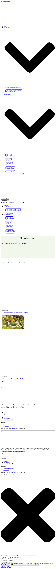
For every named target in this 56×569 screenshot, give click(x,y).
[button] (29, 57)
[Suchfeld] (23, 174)
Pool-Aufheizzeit (10, 157)
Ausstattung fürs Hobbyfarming (13, 90)
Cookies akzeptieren (5, 564)
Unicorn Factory (15, 428)
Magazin (6, 417)
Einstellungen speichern (33, 564)
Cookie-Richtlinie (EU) (9, 420)
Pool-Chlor (9, 155)
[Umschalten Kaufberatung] (10, 206)
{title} (2, 566)
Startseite (6, 26)
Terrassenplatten (10, 171)
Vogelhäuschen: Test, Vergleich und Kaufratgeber (15, 378)
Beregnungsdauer (10, 166)
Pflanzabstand (9, 167)
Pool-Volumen (9, 154)
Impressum (6, 426)
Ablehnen (13, 564)
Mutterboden (9, 160)
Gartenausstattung (10, 91)
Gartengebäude (9, 92)
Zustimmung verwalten (6, 567)
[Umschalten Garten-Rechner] (11, 214)
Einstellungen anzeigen (21, 564)
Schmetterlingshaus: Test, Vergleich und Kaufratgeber (16, 312)
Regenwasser (9, 164)
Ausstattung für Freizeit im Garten (14, 89)
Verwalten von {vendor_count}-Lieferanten (29, 563)
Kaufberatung (9, 243)
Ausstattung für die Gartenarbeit (13, 87)
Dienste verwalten (14, 563)
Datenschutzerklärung (9, 424)
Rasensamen (9, 159)
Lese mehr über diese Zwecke (46, 563)
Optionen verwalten (5, 563)
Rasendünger (9, 158)
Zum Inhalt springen (5, 1)
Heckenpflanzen (10, 168)
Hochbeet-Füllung (10, 170)
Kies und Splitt (9, 163)
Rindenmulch (9, 162)
